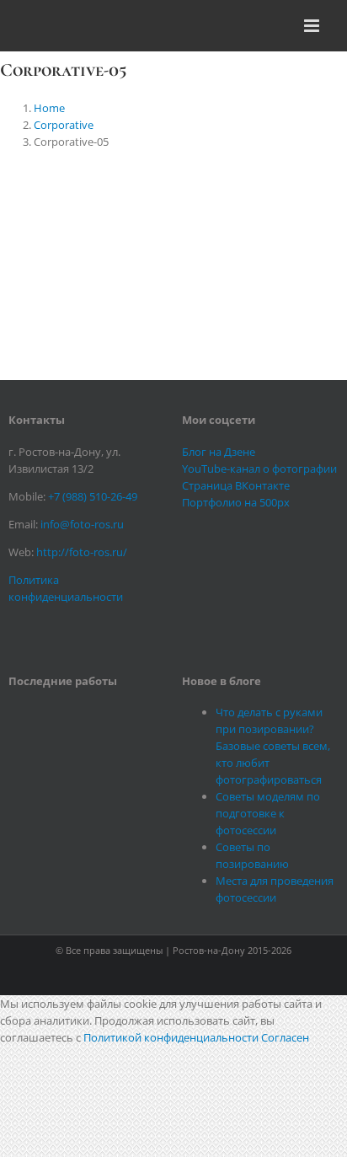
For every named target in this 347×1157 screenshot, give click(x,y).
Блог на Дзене (218, 451)
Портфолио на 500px (236, 502)
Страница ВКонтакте (236, 485)
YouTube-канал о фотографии (259, 468)
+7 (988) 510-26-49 (92, 496)
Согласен (285, 1037)
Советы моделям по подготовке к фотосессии (268, 813)
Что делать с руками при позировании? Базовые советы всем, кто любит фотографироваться (273, 745)
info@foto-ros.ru (82, 524)
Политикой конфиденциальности (171, 1037)
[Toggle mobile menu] (313, 26)
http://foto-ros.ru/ (81, 552)
